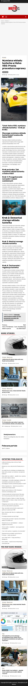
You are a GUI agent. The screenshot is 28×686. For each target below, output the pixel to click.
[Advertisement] (14, 41)
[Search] (26, 16)
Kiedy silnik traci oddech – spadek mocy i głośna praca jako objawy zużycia (12, 672)
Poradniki (9, 420)
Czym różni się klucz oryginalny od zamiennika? (13, 531)
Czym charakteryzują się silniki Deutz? (20, 326)
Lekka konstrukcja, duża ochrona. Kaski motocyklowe (12, 360)
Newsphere (21, 682)
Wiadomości (9, 357)
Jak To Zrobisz (6, 448)
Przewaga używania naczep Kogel (10, 516)
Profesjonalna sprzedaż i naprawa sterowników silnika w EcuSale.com (13, 422)
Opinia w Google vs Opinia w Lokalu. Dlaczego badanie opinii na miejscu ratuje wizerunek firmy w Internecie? (13, 500)
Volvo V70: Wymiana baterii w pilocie (7, 326)
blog (3, 633)
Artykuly (4, 57)
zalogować (13, 437)
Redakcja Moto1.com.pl (14, 74)
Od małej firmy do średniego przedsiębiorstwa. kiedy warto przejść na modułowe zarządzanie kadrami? (13, 472)
